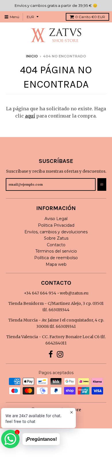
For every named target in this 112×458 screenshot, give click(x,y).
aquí (30, 116)
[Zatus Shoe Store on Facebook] (51, 354)
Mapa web (56, 264)
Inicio (32, 56)
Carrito (90, 17)
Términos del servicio (56, 251)
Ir (101, 184)
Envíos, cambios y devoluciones (56, 231)
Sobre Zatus (56, 238)
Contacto (56, 244)
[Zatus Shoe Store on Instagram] (60, 354)
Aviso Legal (56, 218)
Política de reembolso (56, 257)
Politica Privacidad (56, 225)
